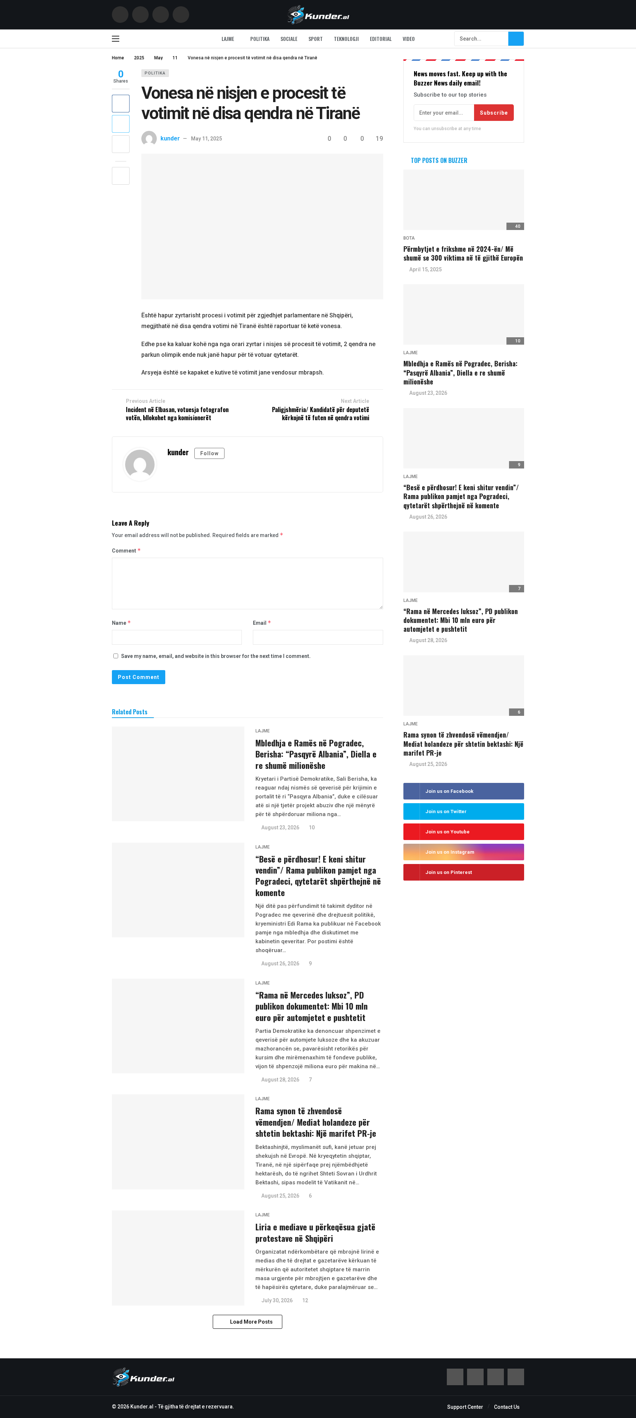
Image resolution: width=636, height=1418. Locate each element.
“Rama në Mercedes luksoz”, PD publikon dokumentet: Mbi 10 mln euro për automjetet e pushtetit (311, 1006)
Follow (209, 453)
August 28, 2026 (280, 1080)
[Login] (518, 14)
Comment (126, 550)
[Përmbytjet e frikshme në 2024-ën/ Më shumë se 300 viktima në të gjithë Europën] (463, 200)
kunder (170, 138)
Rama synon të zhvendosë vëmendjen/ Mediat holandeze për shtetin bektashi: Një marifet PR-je (315, 1121)
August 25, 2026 (280, 1196)
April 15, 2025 (425, 269)
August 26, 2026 (280, 963)
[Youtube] (160, 14)
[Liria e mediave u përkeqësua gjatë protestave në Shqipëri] (178, 1257)
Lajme (262, 731)
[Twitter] (140, 14)
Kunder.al (141, 1407)
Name (121, 622)
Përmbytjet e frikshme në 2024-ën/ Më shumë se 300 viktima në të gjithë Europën (463, 253)
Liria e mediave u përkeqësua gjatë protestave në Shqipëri (315, 1232)
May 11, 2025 (206, 139)
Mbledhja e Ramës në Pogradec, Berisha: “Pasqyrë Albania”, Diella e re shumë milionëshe (316, 753)
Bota (409, 238)
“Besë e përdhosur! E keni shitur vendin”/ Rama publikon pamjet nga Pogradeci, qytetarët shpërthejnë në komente (318, 876)
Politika (155, 73)
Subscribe (494, 113)
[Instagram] (181, 14)
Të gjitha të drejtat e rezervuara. (196, 1407)
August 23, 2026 (280, 827)
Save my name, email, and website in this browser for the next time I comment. (216, 656)
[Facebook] (120, 14)
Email (262, 622)
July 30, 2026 (277, 1300)
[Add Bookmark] (121, 176)
